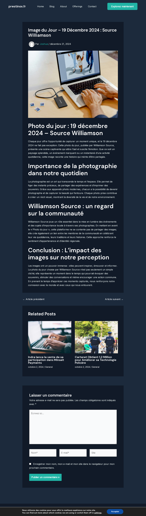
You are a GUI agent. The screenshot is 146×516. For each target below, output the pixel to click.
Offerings (77, 6)
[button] (122, 6)
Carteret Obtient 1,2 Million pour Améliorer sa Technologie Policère (95, 360)
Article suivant (114, 299)
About (63, 6)
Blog (51, 6)
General (49, 367)
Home (40, 6)
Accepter (115, 511)
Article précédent (33, 299)
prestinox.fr (17, 6)
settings (98, 513)
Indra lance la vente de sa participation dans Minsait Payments (46, 360)
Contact (92, 6)
